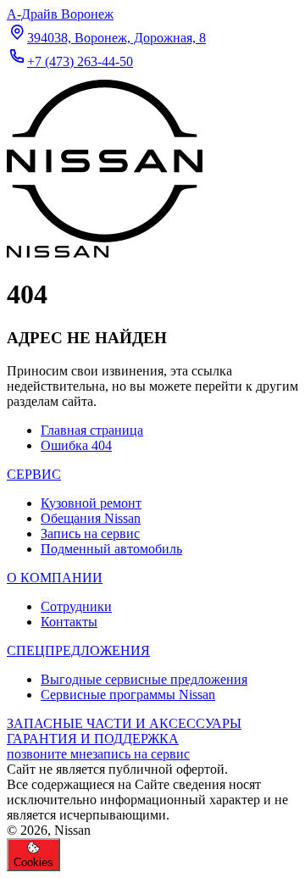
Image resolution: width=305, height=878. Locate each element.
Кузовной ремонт (91, 503)
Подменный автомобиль (111, 549)
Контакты (69, 621)
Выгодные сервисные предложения (144, 679)
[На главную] (105, 245)
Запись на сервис (90, 533)
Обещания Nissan (91, 518)
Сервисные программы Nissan (128, 694)
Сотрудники (76, 606)
